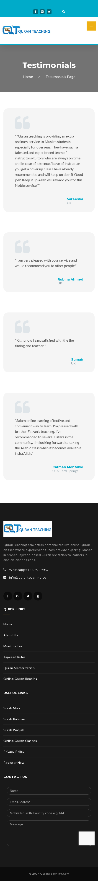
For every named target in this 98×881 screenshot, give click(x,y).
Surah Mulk (11, 708)
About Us (10, 635)
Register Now (13, 762)
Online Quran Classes (20, 741)
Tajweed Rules (14, 657)
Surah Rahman (14, 719)
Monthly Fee (13, 646)
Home (28, 76)
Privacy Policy (13, 752)
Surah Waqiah (13, 730)
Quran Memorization (19, 668)
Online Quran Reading (20, 679)
